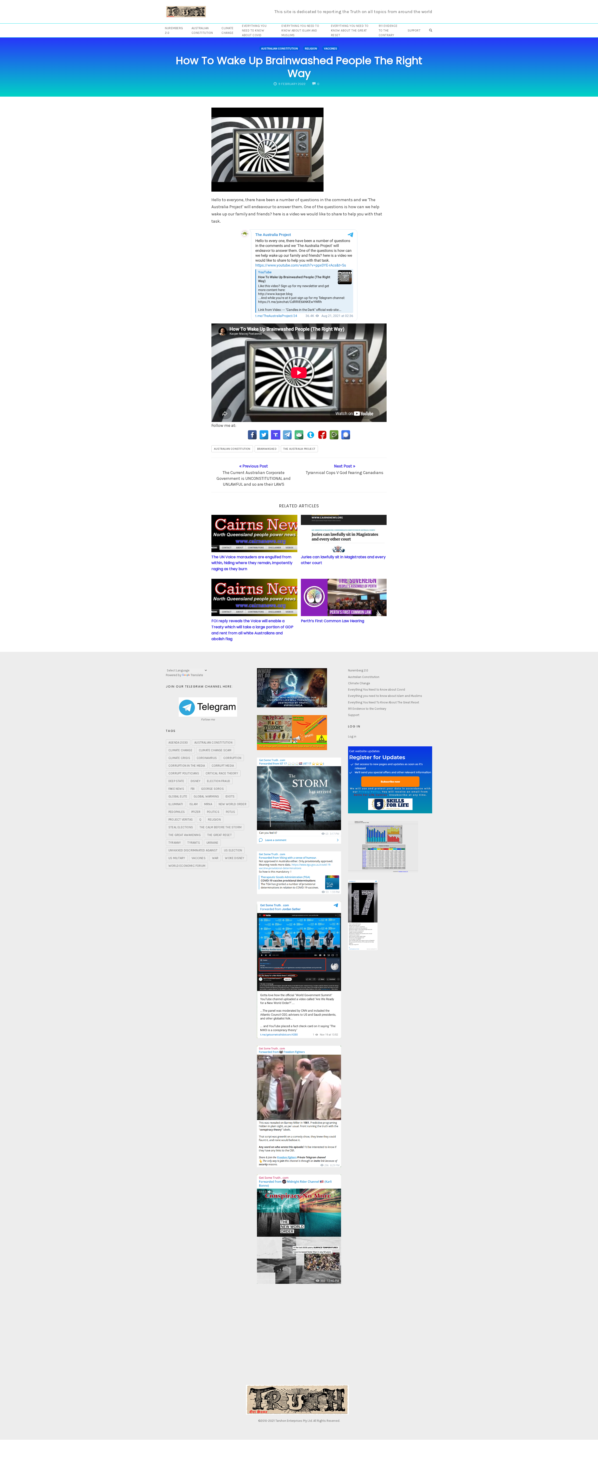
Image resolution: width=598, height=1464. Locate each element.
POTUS (230, 812)
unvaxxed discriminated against (192, 850)
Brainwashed (267, 448)
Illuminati (175, 804)
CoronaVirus (207, 758)
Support (414, 30)
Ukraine (212, 842)
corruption (232, 758)
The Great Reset (219, 835)
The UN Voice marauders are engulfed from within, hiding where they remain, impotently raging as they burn (251, 563)
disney (195, 781)
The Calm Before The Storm (220, 827)
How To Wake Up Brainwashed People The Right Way (299, 67)
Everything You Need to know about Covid (254, 30)
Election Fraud (218, 781)
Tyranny (174, 842)
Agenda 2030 (178, 742)
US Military (176, 858)
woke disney (234, 858)
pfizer (195, 812)
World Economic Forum (186, 865)
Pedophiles (176, 812)
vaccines (199, 858)
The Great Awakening (184, 835)
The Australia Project (299, 448)
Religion (311, 48)
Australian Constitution (202, 30)
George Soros (212, 788)
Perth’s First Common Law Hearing (332, 621)
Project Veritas (180, 819)
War (215, 858)
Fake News (176, 788)
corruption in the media (186, 765)
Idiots (230, 796)
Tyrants (193, 842)
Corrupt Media (223, 765)
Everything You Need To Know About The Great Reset (350, 30)
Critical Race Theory (222, 773)
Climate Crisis (179, 758)
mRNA (208, 804)
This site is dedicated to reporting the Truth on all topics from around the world (353, 11)
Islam (193, 804)
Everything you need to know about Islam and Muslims (300, 30)
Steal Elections (180, 827)
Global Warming (206, 796)
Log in (352, 736)
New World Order (232, 804)
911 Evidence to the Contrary (388, 30)
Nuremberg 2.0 (174, 30)
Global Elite (177, 796)
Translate (197, 675)
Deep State (176, 781)
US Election (233, 850)
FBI (193, 788)
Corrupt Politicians (183, 773)
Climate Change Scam (215, 750)
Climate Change (227, 30)
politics (213, 812)
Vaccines (330, 48)
